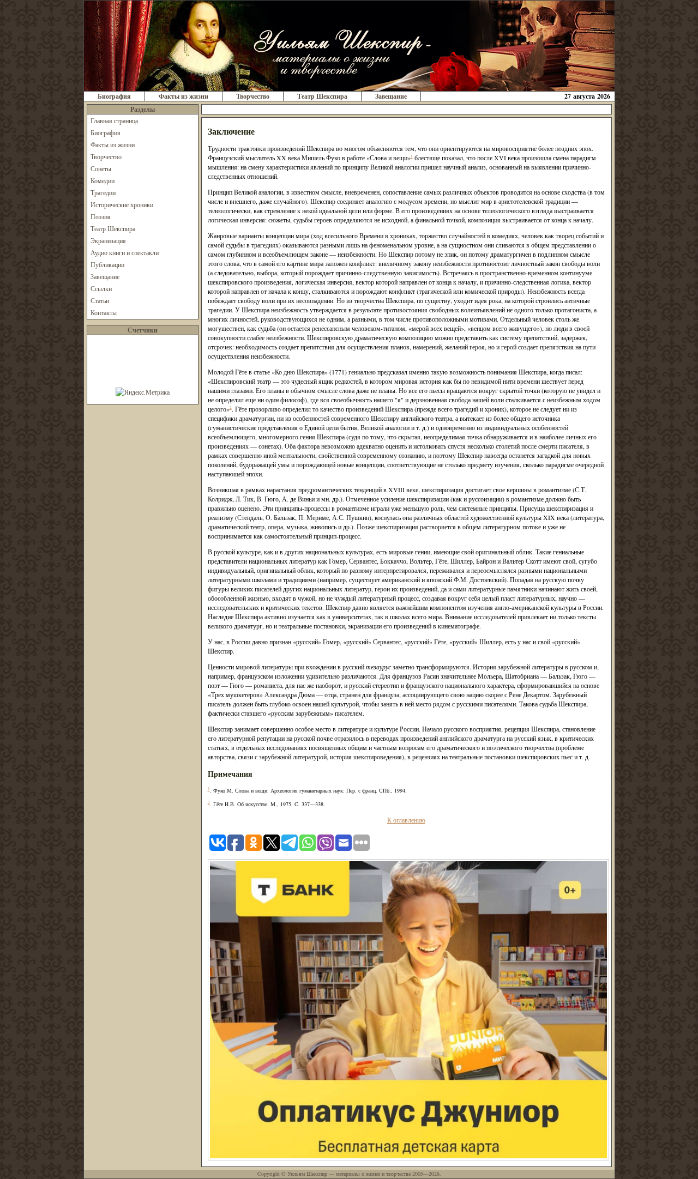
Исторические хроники (122, 204)
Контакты (104, 312)
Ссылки (101, 288)
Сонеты (101, 168)
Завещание (391, 96)
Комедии (103, 180)
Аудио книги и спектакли (125, 252)
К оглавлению (406, 819)
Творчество (252, 96)
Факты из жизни (183, 96)
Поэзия (101, 216)
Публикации (107, 264)
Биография (114, 96)
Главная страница (114, 120)
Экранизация (108, 240)
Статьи (100, 300)
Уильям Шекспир (307, 1173)
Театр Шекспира (322, 96)
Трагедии (103, 192)
